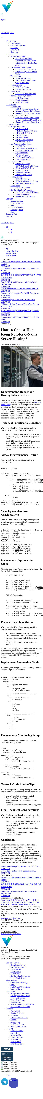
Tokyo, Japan (16, 76)
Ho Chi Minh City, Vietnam (21, 96)
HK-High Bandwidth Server (26, 131)
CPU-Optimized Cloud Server (27, 109)
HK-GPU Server (22, 137)
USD (3, 33)
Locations (9, 54)
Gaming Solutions (17, 1013)
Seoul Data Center (17, 1002)
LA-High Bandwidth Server (26, 148)
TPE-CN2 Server (22, 179)
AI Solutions (15, 1022)
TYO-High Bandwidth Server (26, 166)
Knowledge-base (12, 251)
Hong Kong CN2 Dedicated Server (20, 900)
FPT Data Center (22, 98)
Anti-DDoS (15, 50)
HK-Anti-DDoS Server (24, 133)
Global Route (16, 107)
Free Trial (9, 216)
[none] (24, 230)
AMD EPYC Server (18, 1026)
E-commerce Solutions (19, 1018)
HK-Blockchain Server (24, 140)
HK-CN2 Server (21, 129)
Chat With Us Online (32, 907)
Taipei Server (16, 972)
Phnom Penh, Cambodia (20, 100)
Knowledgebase (17, 210)
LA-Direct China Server (24, 157)
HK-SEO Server (21, 135)
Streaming (14, 1015)
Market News (11, 255)
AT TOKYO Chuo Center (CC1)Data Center (25, 81)
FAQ (12, 212)
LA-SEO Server (21, 153)
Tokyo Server (16, 969)
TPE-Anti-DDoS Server (24, 183)
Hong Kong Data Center (20, 993)
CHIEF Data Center (23, 89)
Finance (13, 1020)
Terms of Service (17, 207)
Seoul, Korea (15, 91)
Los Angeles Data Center (20, 996)
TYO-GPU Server (22, 172)
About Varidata (16, 1035)
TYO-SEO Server (22, 170)
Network (14, 1033)
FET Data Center (22, 87)
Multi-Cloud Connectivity (20, 987)
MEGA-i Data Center (23, 59)
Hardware (14, 52)
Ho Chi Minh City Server (20, 976)
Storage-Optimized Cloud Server (27, 113)
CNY (7, 33)
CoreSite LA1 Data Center (25, 69)
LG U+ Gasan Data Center (25, 94)
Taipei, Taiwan (16, 85)
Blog (12, 205)
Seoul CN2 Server (22, 188)
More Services (11, 980)
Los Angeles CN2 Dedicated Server (20, 902)
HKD (12, 33)
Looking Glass (16, 989)
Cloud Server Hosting (19, 982)
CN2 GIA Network (18, 45)
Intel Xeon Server (17, 1024)
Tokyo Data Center (18, 998)
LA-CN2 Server (21, 146)
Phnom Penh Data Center (20, 1007)
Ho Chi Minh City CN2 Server (27, 192)
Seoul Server (15, 974)
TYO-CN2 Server (22, 164)
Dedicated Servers (12, 124)
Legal (8, 1075)
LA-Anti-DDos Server (24, 151)
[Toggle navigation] (2, 37)
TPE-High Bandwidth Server (26, 181)
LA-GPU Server (21, 155)
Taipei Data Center (18, 1000)
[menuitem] (7, 227)
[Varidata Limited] (16, 12)
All (7, 249)
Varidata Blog (11, 253)
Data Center (10, 991)
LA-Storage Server (22, 159)
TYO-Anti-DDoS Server (25, 168)
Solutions (14, 48)
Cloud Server (11, 105)
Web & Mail (15, 1011)
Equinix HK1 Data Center (25, 61)
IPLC (13, 985)
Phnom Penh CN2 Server (25, 196)
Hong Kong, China (18, 56)
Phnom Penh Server (18, 978)
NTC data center (21, 102)
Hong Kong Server (18, 965)
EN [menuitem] (7, 227)
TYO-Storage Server (23, 175)
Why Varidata (11, 41)
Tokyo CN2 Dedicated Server (18, 904)
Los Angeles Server (18, 967)
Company (9, 199)
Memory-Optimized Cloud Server (28, 111)
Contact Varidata (17, 201)
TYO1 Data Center (22, 78)
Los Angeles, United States (21, 67)
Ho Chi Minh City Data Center (22, 1004)
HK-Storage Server (22, 142)
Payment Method (17, 203)
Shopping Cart (11, 214)
